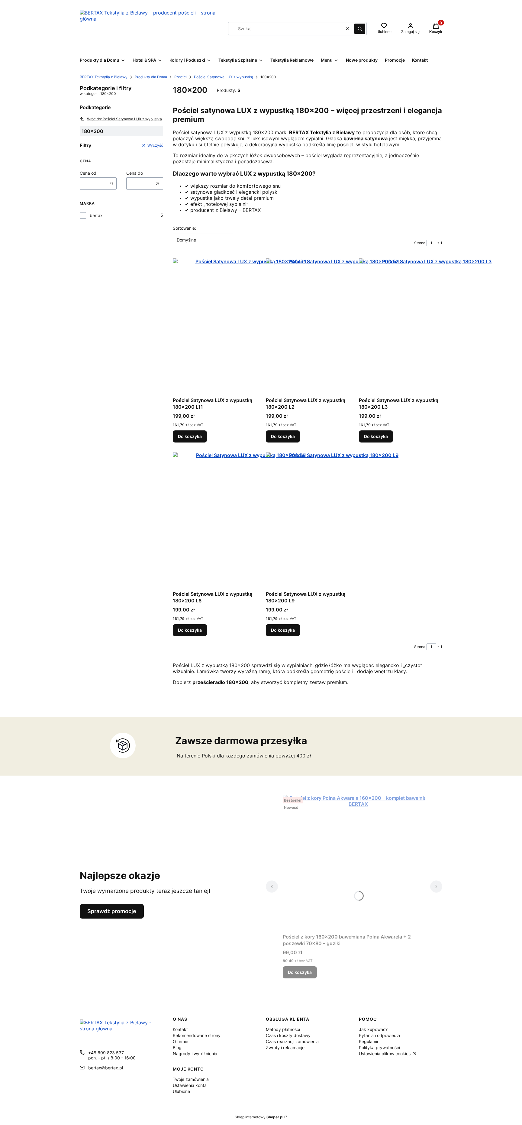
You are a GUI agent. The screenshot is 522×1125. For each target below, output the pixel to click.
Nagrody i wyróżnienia (195, 1053)
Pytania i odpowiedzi (379, 1035)
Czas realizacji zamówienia (292, 1041)
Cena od (88, 173)
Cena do (134, 173)
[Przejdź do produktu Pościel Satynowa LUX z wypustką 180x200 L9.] (341, 520)
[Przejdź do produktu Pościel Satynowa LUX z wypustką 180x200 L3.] (434, 326)
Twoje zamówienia (191, 1079)
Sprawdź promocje (111, 911)
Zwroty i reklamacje (285, 1047)
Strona (419, 243)
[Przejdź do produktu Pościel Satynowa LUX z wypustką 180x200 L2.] (341, 326)
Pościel (180, 77)
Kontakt (180, 1029)
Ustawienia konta (190, 1085)
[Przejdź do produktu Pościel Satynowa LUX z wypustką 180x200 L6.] (248, 520)
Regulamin (369, 1041)
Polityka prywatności (379, 1047)
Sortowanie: (184, 228)
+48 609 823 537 (106, 1052)
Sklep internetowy (259, 1117)
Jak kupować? (373, 1029)
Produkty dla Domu (151, 77)
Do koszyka (190, 436)
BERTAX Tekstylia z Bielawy (103, 77)
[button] (359, 29)
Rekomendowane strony (197, 1035)
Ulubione (181, 1091)
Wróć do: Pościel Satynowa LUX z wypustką (124, 119)
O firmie (180, 1041)
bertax (96, 215)
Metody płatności (283, 1029)
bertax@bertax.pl (105, 1067)
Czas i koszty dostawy (288, 1035)
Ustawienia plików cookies (385, 1053)
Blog (177, 1047)
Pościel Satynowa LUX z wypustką (223, 77)
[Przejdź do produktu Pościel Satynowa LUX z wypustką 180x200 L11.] (248, 326)
